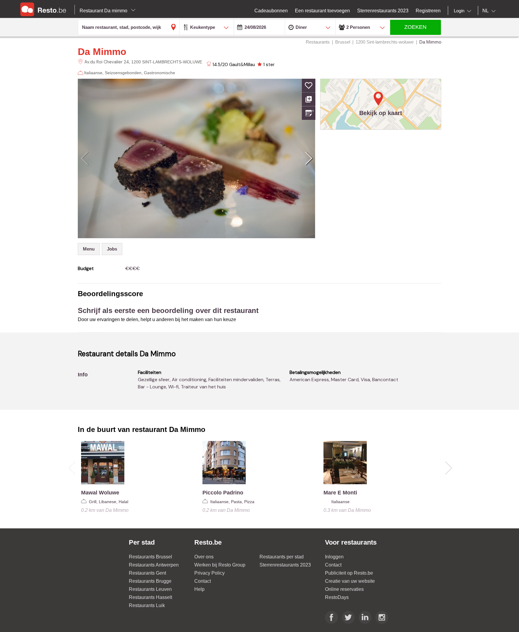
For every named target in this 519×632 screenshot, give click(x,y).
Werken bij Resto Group (219, 564)
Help (199, 589)
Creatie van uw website (350, 581)
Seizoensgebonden (123, 72)
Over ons (204, 556)
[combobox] (464, 10)
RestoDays (337, 597)
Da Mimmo (102, 51)
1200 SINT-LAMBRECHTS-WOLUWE (166, 61)
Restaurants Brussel (150, 556)
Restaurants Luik (147, 605)
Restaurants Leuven (150, 589)
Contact (202, 581)
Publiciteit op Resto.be (349, 573)
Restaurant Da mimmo (104, 10)
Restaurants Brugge (150, 581)
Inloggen (334, 556)
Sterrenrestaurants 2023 (285, 564)
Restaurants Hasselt (150, 597)
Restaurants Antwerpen (154, 564)
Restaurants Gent (147, 573)
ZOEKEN (415, 27)
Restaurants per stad (282, 556)
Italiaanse (93, 72)
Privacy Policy (209, 573)
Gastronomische (159, 72)
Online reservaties (344, 589)
